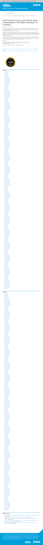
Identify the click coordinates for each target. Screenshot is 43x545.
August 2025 (7, 84)
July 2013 (6, 237)
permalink (22, 44)
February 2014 (7, 230)
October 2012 (7, 247)
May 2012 (6, 252)
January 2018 (7, 180)
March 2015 (7, 216)
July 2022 (6, 123)
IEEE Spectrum (29, 1)
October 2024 (7, 95)
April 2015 (6, 215)
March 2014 (7, 229)
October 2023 (7, 329)
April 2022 (6, 348)
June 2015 (6, 213)
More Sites (34, 1)
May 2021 (6, 138)
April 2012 (6, 253)
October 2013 (7, 234)
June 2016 (6, 200)
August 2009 (7, 287)
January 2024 (7, 104)
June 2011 (6, 485)
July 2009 (6, 288)
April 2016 (6, 202)
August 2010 (7, 274)
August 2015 (7, 211)
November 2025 (7, 81)
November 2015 (7, 208)
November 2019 (7, 157)
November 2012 (7, 246)
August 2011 (7, 261)
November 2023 (7, 106)
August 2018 (7, 173)
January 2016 (7, 427)
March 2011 (7, 267)
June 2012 (6, 251)
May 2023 (6, 113)
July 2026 (6, 73)
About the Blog (8, 15)
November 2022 (7, 119)
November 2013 (7, 233)
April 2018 (6, 177)
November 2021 (7, 132)
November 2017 (7, 182)
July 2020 (6, 149)
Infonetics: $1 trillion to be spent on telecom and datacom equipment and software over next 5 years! (19, 51)
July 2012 (6, 250)
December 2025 (7, 80)
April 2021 (6, 139)
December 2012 (7, 466)
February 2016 (7, 426)
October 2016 (7, 196)
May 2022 (6, 125)
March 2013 (7, 241)
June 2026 (6, 74)
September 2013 (7, 235)
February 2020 (7, 154)
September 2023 (7, 330)
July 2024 (6, 98)
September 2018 (7, 172)
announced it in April (27, 39)
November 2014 (7, 220)
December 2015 (7, 428)
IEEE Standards (23, 1)
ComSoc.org (8, 1)
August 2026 (7, 72)
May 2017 (6, 189)
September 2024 (7, 96)
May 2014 (6, 227)
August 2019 (7, 160)
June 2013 (6, 238)
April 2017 (6, 190)
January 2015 (7, 218)
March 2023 (7, 115)
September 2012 (7, 248)
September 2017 (7, 406)
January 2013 (7, 465)
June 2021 (6, 137)
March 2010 (7, 279)
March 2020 (7, 153)
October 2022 (7, 120)
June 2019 (6, 162)
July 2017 (6, 408)
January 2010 (7, 503)
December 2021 (7, 131)
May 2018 (6, 176)
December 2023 (7, 105)
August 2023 (7, 331)
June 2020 (6, 150)
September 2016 (7, 197)
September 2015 (7, 210)
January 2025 (7, 92)
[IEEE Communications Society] (28, 542)
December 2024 (7, 93)
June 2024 (6, 99)
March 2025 (7, 311)
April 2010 (6, 278)
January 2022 (7, 130)
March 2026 (7, 77)
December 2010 (7, 270)
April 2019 (6, 164)
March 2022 (7, 349)
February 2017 (7, 192)
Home (4, 15)
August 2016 (7, 198)
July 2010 (6, 275)
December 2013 (7, 232)
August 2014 (7, 445)
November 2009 (7, 505)
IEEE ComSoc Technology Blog (15, 8)
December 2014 (7, 219)
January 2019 (7, 389)
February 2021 (7, 141)
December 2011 (7, 257)
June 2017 (6, 188)
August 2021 (7, 135)
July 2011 (6, 484)
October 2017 (7, 183)
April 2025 (6, 310)
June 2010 (6, 276)
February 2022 (7, 350)
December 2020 (7, 143)
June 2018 (6, 175)
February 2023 (7, 116)
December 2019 (7, 156)
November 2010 (7, 271)
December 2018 (7, 169)
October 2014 (7, 221)
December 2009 (7, 504)
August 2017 (7, 407)
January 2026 (7, 79)
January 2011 (7, 269)
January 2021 (7, 142)
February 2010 (7, 280)
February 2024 (7, 103)
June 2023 (6, 112)
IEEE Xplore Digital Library (15, 1)
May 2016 (6, 201)
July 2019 (6, 161)
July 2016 (6, 199)
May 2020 (6, 151)
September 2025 (7, 83)
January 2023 (7, 117)
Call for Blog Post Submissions (31, 15)
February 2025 (7, 91)
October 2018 (7, 171)
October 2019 (7, 158)
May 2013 (6, 239)
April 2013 (6, 240)
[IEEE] (35, 5)
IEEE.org (4, 1)
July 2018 (6, 174)
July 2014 (6, 446)
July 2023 (6, 111)
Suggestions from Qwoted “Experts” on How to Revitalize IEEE (15, 517)
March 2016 (7, 203)
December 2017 (7, 181)
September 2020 (7, 368)
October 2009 (7, 285)
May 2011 (6, 486)
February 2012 (7, 255)
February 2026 (7, 78)
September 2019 (7, 159)
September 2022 (7, 121)
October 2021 (7, 133)
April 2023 (6, 114)
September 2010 (7, 273)
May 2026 (6, 75)
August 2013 (7, 236)
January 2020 (7, 155)
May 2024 (6, 100)
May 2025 (6, 309)
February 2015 (7, 217)
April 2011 (6, 266)
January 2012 (7, 256)
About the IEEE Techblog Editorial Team (18, 15)
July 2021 (6, 136)
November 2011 (7, 258)
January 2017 (7, 193)
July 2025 (6, 85)
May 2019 (6, 163)
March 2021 (7, 140)
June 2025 (6, 86)
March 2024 (7, 102)
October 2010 (7, 272)
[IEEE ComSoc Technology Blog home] (7, 5)
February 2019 (7, 388)
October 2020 (7, 367)
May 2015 (6, 214)
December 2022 (7, 118)
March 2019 (7, 387)
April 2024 (6, 101)
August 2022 (7, 122)
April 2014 (6, 228)
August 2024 (7, 97)
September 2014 (7, 222)
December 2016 (7, 194)
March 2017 (7, 191)
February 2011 (7, 268)
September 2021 (7, 134)
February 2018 (7, 179)
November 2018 (7, 170)
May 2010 (6, 277)
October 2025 (7, 82)
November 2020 (7, 144)
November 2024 (7, 94)
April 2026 (6, 76)
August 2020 (7, 369)
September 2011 (7, 260)
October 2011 (7, 259)
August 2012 (7, 249)
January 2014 (7, 231)
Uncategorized (13, 44)
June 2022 (6, 124)
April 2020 (6, 152)
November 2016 (7, 195)
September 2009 (7, 286)
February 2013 (7, 464)
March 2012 (7, 254)
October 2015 (7, 209)
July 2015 (6, 212)
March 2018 (7, 178)
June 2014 (6, 447)
